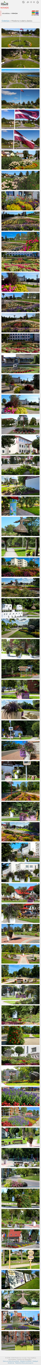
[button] (37, 2)
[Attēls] (20, 38)
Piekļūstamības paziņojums (24, 1363)
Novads (5, 7)
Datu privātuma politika (11, 1361)
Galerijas (15, 13)
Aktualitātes (6, 13)
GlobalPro (28, 1359)
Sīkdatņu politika (26, 1361)
